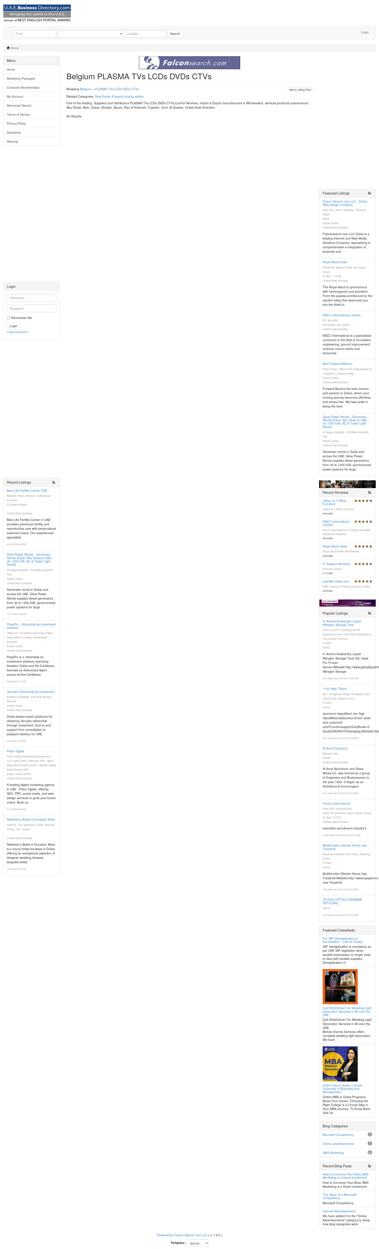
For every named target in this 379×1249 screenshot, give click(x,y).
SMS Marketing (333, 1152)
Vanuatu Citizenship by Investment (31, 691)
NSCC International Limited (341, 315)
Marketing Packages (21, 78)
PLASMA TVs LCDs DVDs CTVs (117, 89)
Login (365, 32)
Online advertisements (338, 1143)
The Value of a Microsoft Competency (339, 1196)
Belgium (85, 89)
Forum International (336, 803)
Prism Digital (15, 751)
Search (175, 33)
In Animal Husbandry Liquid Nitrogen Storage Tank (342, 623)
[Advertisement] (31, 216)
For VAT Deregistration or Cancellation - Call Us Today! (343, 940)
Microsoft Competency (338, 1134)
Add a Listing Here (300, 89)
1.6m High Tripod (335, 688)
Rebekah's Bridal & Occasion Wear (31, 819)
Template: (178, 1242)
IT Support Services (336, 564)
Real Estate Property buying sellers (119, 96)
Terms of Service (18, 114)
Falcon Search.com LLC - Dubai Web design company (345, 203)
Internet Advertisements (339, 1211)
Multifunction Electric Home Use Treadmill (345, 847)
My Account (15, 96)
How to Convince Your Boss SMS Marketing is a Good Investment (345, 1176)
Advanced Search (19, 105)
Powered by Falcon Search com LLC (182, 1235)
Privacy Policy (16, 123)
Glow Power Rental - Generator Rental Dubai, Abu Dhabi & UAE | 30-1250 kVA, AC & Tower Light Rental (30, 559)
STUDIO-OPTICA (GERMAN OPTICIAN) (342, 901)
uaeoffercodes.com (336, 581)
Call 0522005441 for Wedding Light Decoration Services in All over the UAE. (347, 1011)
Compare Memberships (23, 87)
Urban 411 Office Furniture (334, 502)
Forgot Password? (18, 332)
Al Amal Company (335, 748)
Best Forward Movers (337, 363)
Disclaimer (14, 132)
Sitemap (12, 141)
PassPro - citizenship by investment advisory (31, 626)
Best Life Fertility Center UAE (27, 490)
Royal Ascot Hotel (335, 262)
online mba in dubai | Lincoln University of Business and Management (342, 1088)
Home (15, 48)
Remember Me (21, 317)
